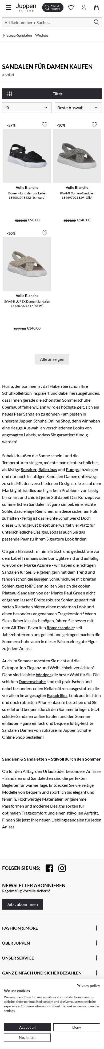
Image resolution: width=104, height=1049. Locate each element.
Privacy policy (88, 985)
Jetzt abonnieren (22, 904)
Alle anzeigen (52, 359)
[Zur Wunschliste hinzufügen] (44, 122)
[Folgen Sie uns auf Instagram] (59, 868)
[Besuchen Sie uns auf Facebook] (46, 868)
